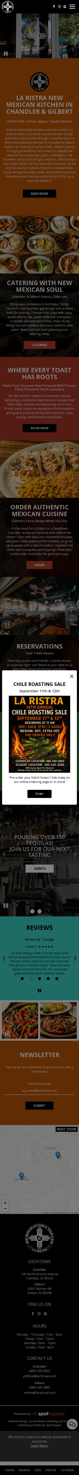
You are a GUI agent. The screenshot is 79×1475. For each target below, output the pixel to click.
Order (39, 794)
